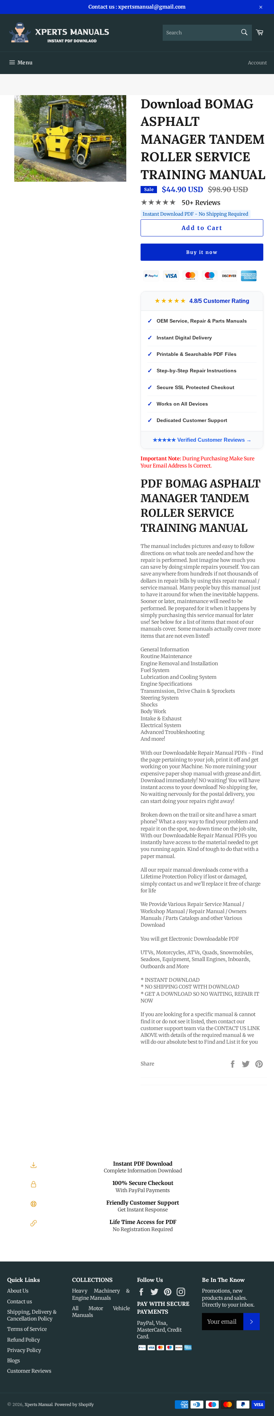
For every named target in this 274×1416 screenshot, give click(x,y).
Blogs (13, 1360)
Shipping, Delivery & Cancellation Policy (32, 1315)
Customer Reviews (29, 1371)
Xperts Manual (38, 1404)
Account (257, 63)
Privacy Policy (24, 1350)
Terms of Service (27, 1329)
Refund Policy (23, 1340)
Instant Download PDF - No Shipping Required (195, 214)
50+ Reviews (201, 203)
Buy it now (202, 252)
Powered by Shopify (74, 1404)
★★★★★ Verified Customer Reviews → (202, 440)
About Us (18, 1291)
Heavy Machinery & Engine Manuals (101, 1294)
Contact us (19, 1301)
